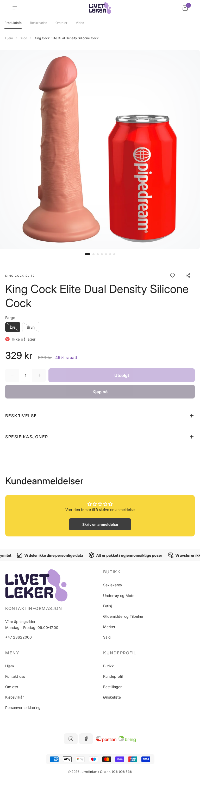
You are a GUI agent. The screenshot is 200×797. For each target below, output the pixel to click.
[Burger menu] (15, 8)
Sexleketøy (112, 585)
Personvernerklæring (23, 707)
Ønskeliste (112, 697)
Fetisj (107, 606)
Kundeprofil (113, 676)
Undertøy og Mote (118, 595)
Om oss (11, 687)
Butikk (108, 666)
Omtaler (61, 22)
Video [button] (80, 22)
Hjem (9, 38)
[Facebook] (86, 738)
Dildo (23, 38)
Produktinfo (13, 22)
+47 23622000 (18, 637)
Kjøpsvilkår (14, 697)
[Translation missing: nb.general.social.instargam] (71, 738)
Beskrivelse (38, 22)
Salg (107, 637)
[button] (87, 254)
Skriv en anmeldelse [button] (100, 524)
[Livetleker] (100, 8)
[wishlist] (172, 275)
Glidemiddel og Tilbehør (123, 616)
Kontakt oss (15, 676)
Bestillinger (112, 687)
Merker (109, 627)
